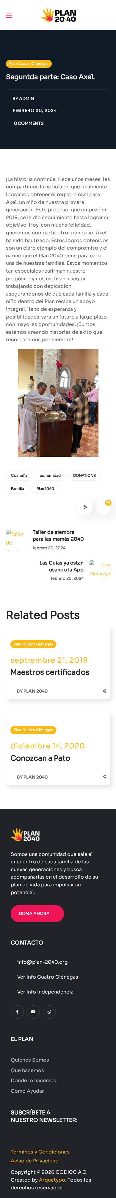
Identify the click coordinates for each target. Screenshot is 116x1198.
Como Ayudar (27, 1091)
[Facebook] (17, 1012)
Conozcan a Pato (40, 758)
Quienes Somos (30, 1060)
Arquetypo (52, 1180)
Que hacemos (27, 1070)
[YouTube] (33, 1012)
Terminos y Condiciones (40, 1152)
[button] (108, 15)
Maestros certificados (50, 672)
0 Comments (29, 123)
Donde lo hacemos (33, 1080)
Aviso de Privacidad (35, 1161)
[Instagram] (49, 1012)
